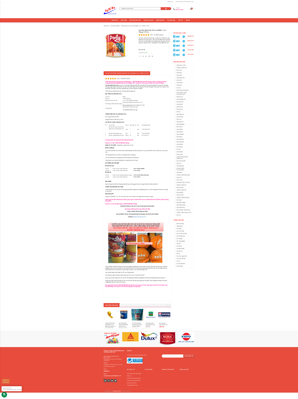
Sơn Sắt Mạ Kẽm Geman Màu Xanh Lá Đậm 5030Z (137, 324)
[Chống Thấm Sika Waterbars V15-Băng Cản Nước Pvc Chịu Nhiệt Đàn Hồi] (110, 314)
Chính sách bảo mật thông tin (133, 380)
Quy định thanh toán (132, 383)
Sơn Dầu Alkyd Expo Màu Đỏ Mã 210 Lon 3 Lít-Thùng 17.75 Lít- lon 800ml (123, 326)
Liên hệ (188, 20)
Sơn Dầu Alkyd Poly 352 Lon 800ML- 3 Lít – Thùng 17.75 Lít (153, 31)
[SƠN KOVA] (167, 338)
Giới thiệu (124, 20)
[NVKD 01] (183, 50)
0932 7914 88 (179, 9)
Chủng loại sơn (148, 20)
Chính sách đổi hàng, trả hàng (134, 378)
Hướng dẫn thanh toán (132, 385)
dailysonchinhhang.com (139, 216)
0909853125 (6, 380)
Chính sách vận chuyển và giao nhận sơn (134, 375)
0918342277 (6, 382)
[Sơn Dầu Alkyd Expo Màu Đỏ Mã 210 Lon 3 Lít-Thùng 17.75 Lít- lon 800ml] (124, 314)
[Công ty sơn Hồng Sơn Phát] (110, 11)
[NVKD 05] (183, 41)
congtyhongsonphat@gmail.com (184, 1)
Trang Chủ (114, 20)
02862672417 (170, 1)
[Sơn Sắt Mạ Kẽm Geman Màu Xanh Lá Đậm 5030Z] (137, 314)
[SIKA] (130, 336)
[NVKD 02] (183, 45)
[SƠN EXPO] (186, 337)
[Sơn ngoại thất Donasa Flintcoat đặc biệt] (151, 314)
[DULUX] (149, 336)
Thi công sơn (171, 20)
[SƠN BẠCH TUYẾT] (112, 338)
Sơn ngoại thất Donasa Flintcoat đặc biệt (150, 324)
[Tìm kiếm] (166, 8)
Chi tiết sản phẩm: (127, 73)
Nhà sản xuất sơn (135, 20)
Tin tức (180, 20)
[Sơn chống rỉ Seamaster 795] (164, 315)
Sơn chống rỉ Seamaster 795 (163, 323)
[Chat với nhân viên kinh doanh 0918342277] (176, 36)
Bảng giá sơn (160, 20)
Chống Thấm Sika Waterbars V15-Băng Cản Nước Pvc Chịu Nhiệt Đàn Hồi (110, 326)
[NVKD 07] (183, 54)
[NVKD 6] (183, 36)
